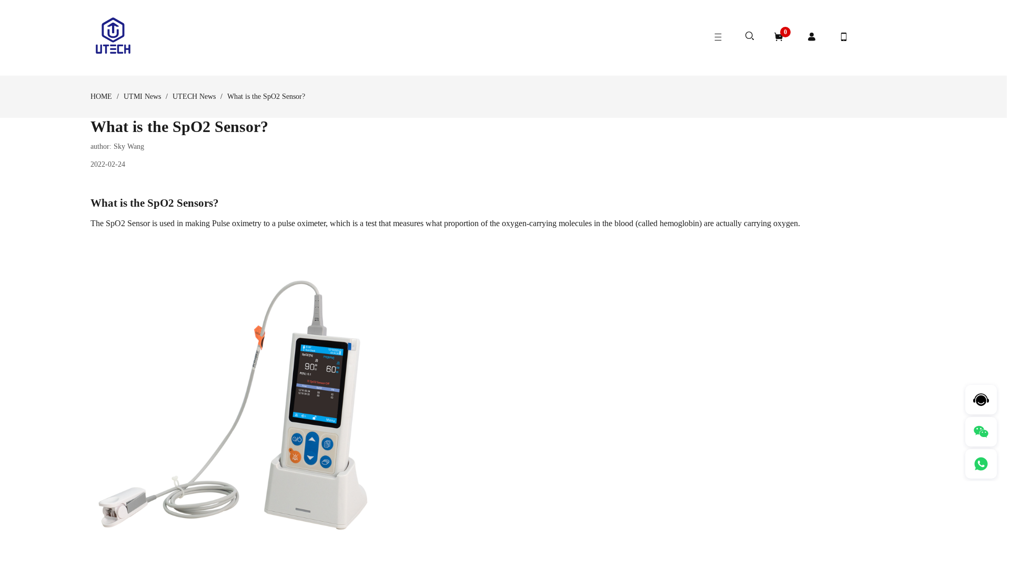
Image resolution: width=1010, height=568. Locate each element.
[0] (778, 36)
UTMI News (142, 96)
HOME (101, 96)
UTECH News (194, 96)
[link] (101, 97)
